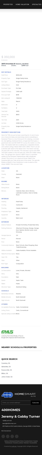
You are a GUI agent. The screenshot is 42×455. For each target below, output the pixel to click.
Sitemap (26, 442)
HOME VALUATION (22, 4)
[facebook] (3, 436)
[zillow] (7, 436)
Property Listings (18, 442)
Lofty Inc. (14, 446)
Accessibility (33, 442)
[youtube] (12, 436)
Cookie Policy (29, 441)
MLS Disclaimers (6, 431)
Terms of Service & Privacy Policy (14, 441)
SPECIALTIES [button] (36, 4)
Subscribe (35, 403)
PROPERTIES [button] (8, 4)
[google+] (16, 436)
